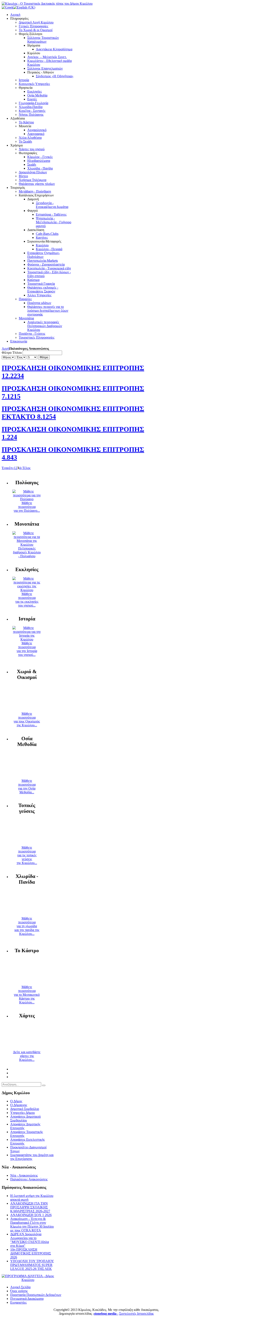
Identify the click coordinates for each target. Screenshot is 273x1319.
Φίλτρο (44, 357)
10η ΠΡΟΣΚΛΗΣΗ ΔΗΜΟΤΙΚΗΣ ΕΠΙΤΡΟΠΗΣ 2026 (30, 1253)
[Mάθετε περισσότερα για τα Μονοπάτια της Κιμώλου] (26, 544)
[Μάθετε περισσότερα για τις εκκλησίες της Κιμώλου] (26, 590)
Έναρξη (7, 468)
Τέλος (26, 468)
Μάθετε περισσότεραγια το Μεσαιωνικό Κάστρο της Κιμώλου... (27, 994)
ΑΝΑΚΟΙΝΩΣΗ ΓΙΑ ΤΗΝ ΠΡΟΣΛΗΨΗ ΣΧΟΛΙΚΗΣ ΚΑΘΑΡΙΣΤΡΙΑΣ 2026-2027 (30, 1207)
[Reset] (43, 1085)
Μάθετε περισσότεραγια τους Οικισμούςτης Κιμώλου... (27, 719)
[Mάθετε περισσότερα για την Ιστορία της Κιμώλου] (26, 639)
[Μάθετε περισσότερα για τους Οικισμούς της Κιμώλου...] (27, 710)
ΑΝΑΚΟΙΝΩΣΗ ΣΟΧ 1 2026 (31, 1215)
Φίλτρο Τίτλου (12, 352)
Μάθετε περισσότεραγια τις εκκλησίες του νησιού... (26, 599)
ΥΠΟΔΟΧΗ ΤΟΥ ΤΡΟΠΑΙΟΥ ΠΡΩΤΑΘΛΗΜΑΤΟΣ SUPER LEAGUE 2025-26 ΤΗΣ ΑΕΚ (32, 1265)
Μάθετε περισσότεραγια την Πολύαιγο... (27, 506)
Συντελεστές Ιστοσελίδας (136, 1313)
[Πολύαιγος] (26, 499)
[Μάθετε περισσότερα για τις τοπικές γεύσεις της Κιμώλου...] (27, 843)
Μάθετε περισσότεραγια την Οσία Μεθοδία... (27, 786)
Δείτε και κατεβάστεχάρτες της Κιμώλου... (27, 1056)
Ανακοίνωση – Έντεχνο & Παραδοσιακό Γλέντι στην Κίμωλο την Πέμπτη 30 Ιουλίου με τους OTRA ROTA (32, 1224)
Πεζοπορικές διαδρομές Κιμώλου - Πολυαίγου (27, 552)
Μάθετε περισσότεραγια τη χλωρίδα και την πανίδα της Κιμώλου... (27, 926)
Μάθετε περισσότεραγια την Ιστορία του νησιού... (27, 649)
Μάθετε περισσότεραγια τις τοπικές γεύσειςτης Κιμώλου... (27, 855)
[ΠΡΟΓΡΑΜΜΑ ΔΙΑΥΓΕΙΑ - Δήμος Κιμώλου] (28, 1280)
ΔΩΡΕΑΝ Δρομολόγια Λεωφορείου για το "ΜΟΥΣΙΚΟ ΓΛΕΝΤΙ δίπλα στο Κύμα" (29, 1239)
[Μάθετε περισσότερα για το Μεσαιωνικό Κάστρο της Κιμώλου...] (27, 983)
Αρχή (5, 348)
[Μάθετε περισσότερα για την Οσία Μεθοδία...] (27, 777)
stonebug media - (106, 1313)
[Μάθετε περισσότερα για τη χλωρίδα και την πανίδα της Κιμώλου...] (27, 914)
